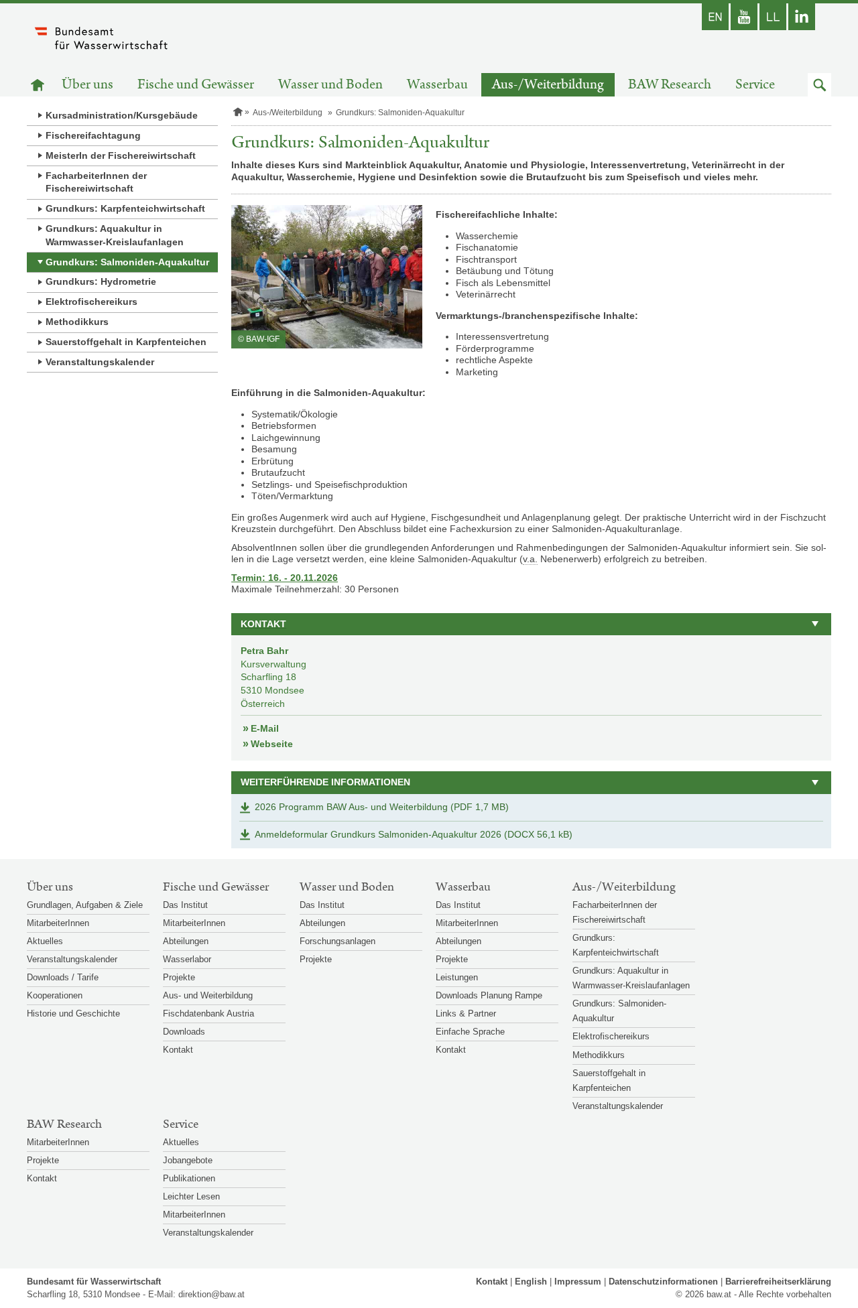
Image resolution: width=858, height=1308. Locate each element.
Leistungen (457, 977)
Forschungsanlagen (337, 941)
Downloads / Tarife (63, 977)
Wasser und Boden (330, 84)
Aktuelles (45, 941)
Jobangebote (187, 1160)
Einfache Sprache (470, 1032)
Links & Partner (466, 1013)
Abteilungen (185, 941)
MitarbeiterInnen (58, 923)
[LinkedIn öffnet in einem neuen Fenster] (801, 16)
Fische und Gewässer (195, 84)
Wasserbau (437, 84)
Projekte (179, 977)
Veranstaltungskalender (100, 361)
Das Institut (185, 905)
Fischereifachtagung (93, 135)
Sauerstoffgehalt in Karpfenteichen (126, 341)
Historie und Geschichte (73, 1013)
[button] (819, 84)
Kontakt (178, 1050)
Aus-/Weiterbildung (548, 84)
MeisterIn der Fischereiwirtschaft (121, 155)
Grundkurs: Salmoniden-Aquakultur (127, 262)
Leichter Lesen (191, 1196)
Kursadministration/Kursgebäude (122, 115)
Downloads (184, 1032)
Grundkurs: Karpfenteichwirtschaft (125, 208)
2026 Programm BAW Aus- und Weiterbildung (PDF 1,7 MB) (382, 806)
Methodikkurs (77, 321)
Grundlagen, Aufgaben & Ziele (85, 905)
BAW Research (669, 84)
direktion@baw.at (211, 1294)
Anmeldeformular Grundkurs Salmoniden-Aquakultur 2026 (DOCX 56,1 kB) (413, 834)
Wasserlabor (187, 959)
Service (755, 84)
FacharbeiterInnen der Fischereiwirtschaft (96, 182)
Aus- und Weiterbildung (208, 995)
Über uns (87, 84)
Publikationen (189, 1178)
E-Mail (265, 728)
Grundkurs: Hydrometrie (101, 281)
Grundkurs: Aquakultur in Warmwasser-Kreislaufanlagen (115, 235)
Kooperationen (54, 995)
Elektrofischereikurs (91, 301)
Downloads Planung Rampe (489, 995)
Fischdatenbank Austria (208, 1013)
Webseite (272, 743)
